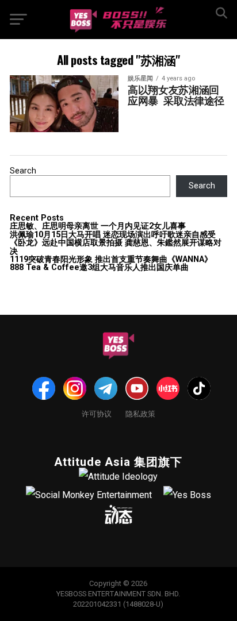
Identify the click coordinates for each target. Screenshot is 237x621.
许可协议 (97, 413)
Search (23, 171)
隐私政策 (140, 413)
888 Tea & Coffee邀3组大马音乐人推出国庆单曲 (99, 267)
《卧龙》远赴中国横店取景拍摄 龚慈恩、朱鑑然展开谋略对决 (115, 247)
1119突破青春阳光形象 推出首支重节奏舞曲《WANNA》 (111, 259)
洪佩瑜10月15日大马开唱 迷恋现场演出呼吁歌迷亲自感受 (113, 235)
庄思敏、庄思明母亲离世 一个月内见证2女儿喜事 (98, 226)
